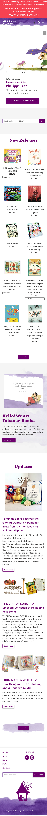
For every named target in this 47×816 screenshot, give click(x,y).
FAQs (4, 764)
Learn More (9, 440)
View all (23, 357)
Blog (4, 760)
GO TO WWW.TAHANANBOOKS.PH (22, 101)
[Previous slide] (6, 72)
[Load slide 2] (24, 72)
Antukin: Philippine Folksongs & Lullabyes (19, 631)
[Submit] (42, 121)
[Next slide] (40, 72)
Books (5, 752)
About (5, 756)
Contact (6, 768)
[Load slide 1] (22, 72)
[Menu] (43, 22)
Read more (8, 570)
